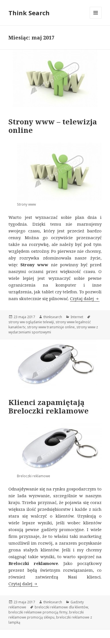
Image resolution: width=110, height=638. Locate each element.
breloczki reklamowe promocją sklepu (46, 615)
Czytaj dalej (85, 298)
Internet (77, 316)
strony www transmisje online (51, 327)
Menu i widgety (96, 18)
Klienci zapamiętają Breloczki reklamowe (48, 406)
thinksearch (52, 316)
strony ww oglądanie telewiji (31, 322)
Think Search (29, 12)
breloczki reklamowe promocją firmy (37, 612)
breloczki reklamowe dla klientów (61, 607)
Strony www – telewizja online (52, 125)
